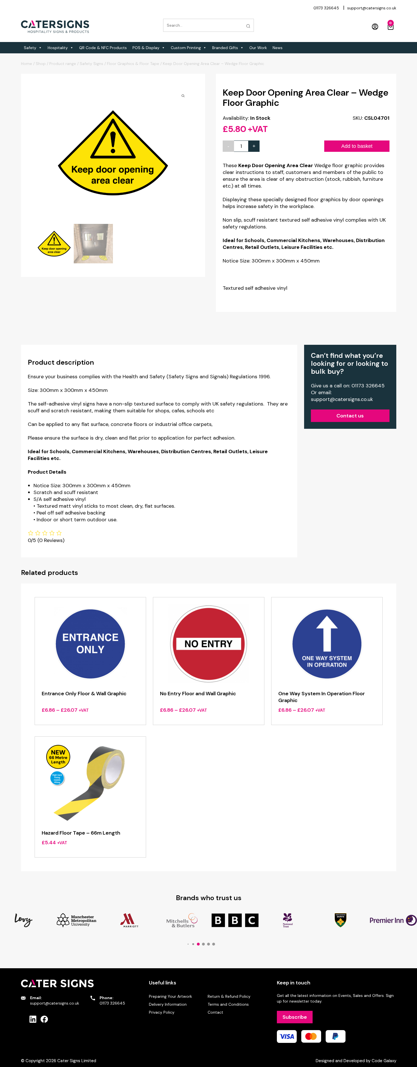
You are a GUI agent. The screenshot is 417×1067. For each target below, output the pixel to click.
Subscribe (295, 1017)
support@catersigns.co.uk (371, 7)
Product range (62, 63)
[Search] (248, 26)
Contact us (350, 415)
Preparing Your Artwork (170, 996)
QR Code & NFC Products (103, 47)
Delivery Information (168, 1004)
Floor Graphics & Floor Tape (133, 63)
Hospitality (58, 47)
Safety (30, 47)
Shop (41, 63)
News (278, 47)
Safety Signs (91, 63)
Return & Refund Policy (229, 996)
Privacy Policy (161, 1012)
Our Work (258, 47)
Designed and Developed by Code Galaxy (356, 1061)
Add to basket (356, 146)
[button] (193, 944)
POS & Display (145, 47)
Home (26, 63)
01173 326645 (326, 7)
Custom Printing (186, 47)
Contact (215, 1012)
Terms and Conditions (228, 1004)
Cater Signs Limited (76, 1061)
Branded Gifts (225, 47)
